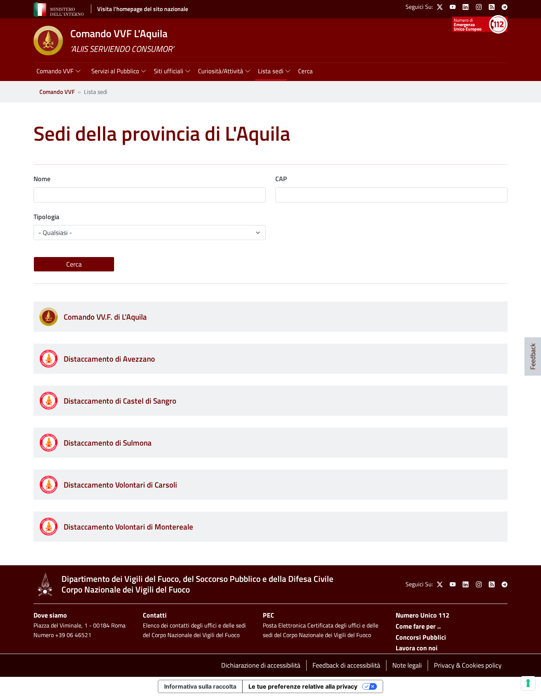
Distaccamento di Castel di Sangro (120, 401)
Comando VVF (57, 91)
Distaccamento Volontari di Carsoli (120, 485)
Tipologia (46, 217)
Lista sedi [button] (270, 71)
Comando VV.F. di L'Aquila (105, 317)
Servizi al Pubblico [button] (115, 71)
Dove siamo (50, 615)
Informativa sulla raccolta (200, 686)
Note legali (407, 665)
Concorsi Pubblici (421, 637)
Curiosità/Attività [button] (220, 71)
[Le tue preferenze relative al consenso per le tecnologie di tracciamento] (528, 683)
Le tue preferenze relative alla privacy (302, 686)
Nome (41, 179)
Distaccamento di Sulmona (108, 443)
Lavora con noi (417, 648)
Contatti (155, 615)
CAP (281, 179)
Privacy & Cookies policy (468, 665)
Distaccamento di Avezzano (109, 359)
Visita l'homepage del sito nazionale (142, 8)
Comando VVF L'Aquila (118, 33)
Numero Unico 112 (422, 615)
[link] (440, 7)
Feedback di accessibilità (346, 665)
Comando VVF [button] (55, 71)
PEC (268, 615)
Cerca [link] (305, 71)
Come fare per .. (418, 626)
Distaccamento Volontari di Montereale (128, 526)
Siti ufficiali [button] (168, 71)
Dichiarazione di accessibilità (260, 665)
